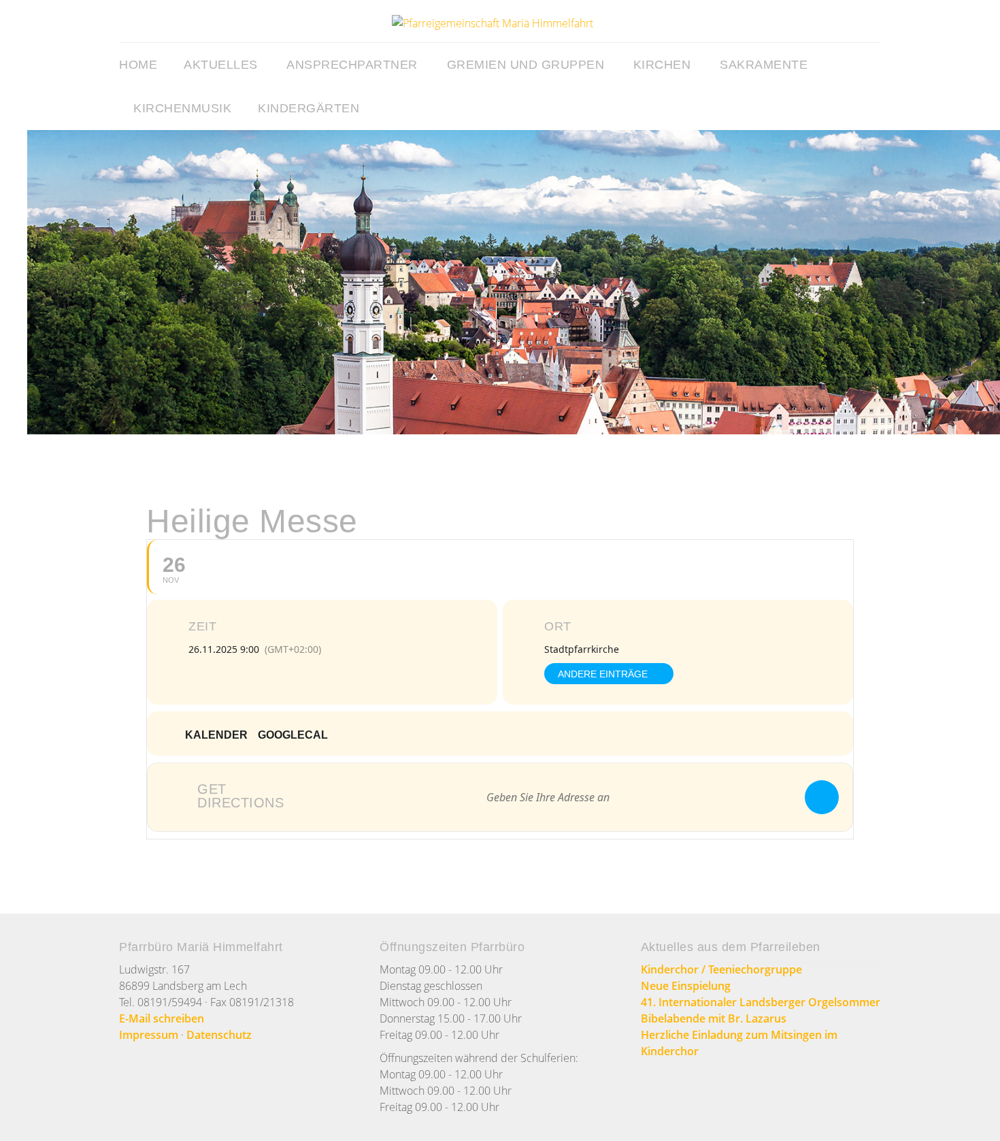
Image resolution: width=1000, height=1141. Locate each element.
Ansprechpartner (352, 64)
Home (138, 64)
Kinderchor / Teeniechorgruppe (721, 969)
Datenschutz (219, 1034)
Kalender (216, 735)
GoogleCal (293, 735)
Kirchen (662, 64)
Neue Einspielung (686, 985)
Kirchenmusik (182, 108)
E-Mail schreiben (161, 1018)
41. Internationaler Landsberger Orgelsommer (760, 1002)
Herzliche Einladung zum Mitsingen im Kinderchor (739, 1043)
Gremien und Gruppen (526, 64)
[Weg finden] (822, 797)
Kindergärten (308, 108)
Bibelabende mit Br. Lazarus (713, 1018)
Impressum (148, 1034)
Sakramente (763, 64)
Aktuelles (221, 64)
